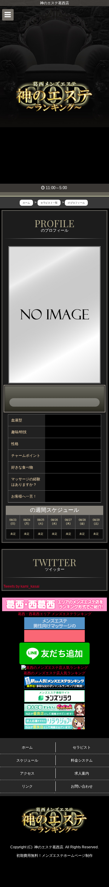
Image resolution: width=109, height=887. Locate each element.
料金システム (82, 760)
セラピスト (82, 747)
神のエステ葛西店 (48, 847)
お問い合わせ (82, 786)
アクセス (27, 773)
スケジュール (27, 760)
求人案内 (81, 773)
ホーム (27, 747)
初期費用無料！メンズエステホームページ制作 (54, 855)
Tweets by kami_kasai (21, 586)
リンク (27, 786)
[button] (8, 15)
